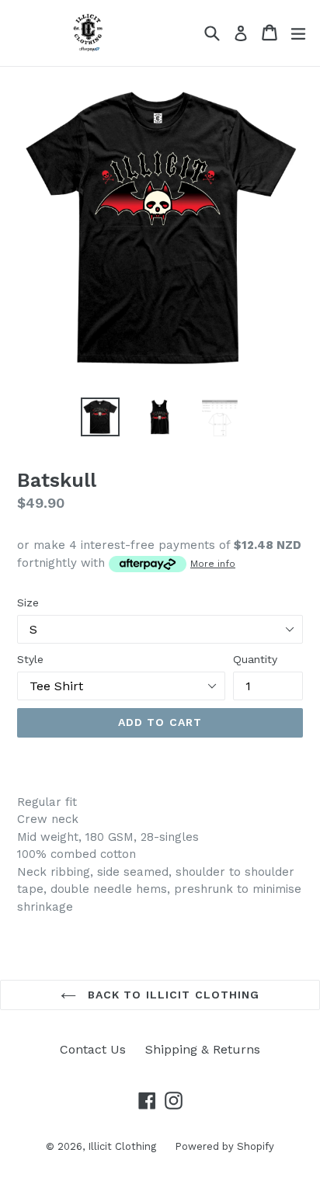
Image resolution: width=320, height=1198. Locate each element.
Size (28, 602)
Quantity (255, 659)
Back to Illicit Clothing (172, 994)
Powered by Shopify (224, 1146)
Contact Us (93, 1049)
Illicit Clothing (123, 1146)
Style (30, 659)
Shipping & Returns (202, 1049)
